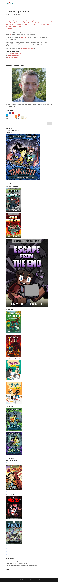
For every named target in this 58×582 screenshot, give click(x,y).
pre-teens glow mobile (13, 55)
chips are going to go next (27, 48)
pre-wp (18, 14)
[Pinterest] (13, 113)
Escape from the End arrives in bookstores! (16, 563)
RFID (10, 34)
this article (26, 32)
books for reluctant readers (24, 104)
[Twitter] (7, 115)
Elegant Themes (26, 579)
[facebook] (10, 113)
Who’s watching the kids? (13, 57)
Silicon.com (33, 32)
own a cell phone (24, 37)
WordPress (40, 579)
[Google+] (19, 115)
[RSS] (16, 116)
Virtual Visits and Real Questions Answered (16, 561)
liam (8, 14)
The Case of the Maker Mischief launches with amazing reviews (21, 565)
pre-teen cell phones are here (14, 53)
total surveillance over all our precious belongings (38, 31)
